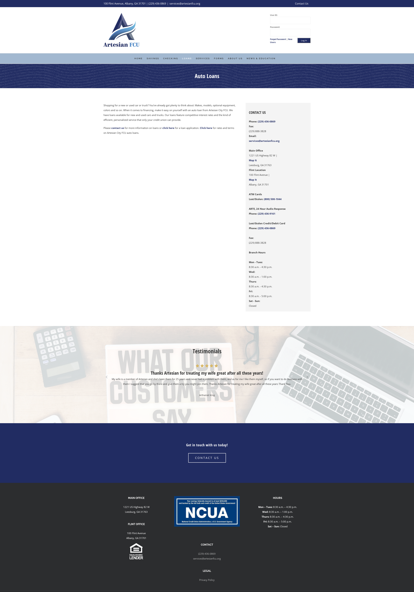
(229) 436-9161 (266, 213)
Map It (253, 160)
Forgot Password (278, 39)
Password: (275, 27)
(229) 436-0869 (266, 121)
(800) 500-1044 (273, 199)
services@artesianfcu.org (184, 3)
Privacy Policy (207, 579)
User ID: (274, 15)
